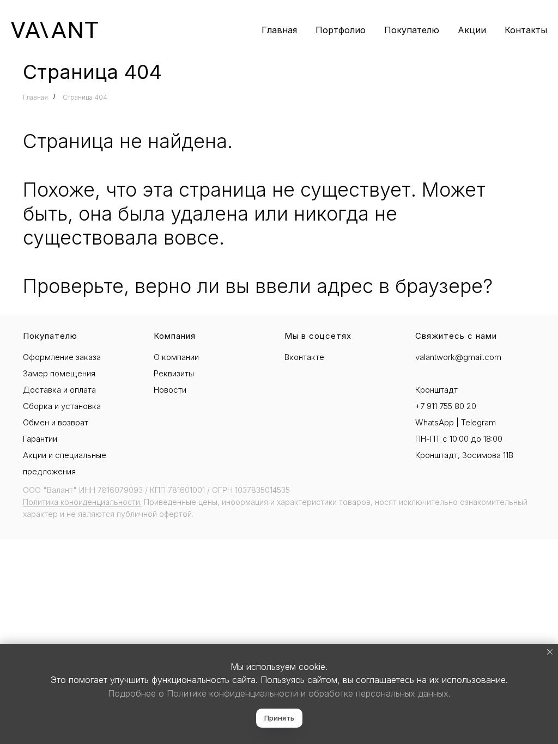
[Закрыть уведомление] (549, 652)
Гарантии (40, 439)
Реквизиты (174, 373)
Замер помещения (59, 373)
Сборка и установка (62, 406)
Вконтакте (304, 357)
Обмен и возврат (55, 422)
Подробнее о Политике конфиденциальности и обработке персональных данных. (279, 693)
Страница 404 (85, 97)
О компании (176, 357)
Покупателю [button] (411, 30)
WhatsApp (434, 422)
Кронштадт (436, 390)
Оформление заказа (62, 357)
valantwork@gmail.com (458, 357)
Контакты (526, 30)
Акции (472, 30)
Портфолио (341, 30)
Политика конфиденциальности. (82, 502)
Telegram (478, 422)
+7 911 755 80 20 (445, 406)
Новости (170, 390)
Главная (279, 30)
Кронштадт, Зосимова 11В (464, 455)
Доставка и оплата (59, 390)
